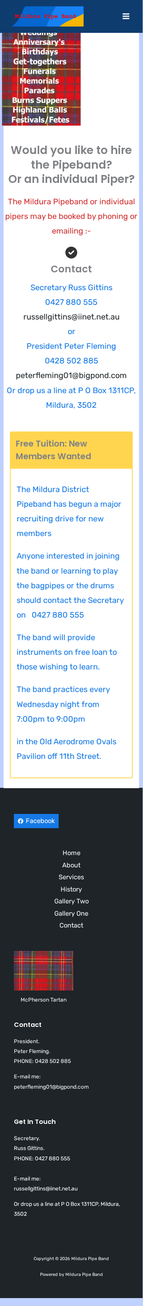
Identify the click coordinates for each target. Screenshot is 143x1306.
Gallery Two (71, 901)
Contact (71, 925)
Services (71, 877)
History (71, 889)
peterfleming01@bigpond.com (71, 375)
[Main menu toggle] (126, 16)
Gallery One (71, 913)
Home (71, 853)
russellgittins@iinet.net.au (71, 316)
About (71, 865)
